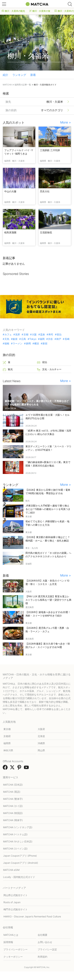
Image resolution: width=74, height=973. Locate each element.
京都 (26, 334)
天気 (6, 339)
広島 (23, 339)
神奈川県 (8, 750)
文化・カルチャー (51, 369)
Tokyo (32, 339)
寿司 (50, 334)
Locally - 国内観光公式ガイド (19, 876)
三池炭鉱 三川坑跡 (50, 150)
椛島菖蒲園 (10, 232)
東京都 (7, 729)
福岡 (42, 339)
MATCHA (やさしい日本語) (17, 841)
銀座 (15, 339)
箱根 (6, 343)
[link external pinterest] (20, 768)
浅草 (17, 334)
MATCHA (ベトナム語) (15, 834)
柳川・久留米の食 (41, 11)
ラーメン (17, 343)
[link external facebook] (6, 768)
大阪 (34, 334)
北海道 (41, 736)
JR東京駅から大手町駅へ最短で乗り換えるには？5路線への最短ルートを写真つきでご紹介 (47, 509)
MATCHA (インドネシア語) (17, 827)
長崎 (67, 339)
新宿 (45, 343)
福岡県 (7, 743)
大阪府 (41, 729)
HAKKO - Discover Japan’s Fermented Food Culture (32, 916)
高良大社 (45, 191)
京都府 (7, 736)
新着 (33, 75)
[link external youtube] (27, 768)
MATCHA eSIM (11, 869)
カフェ (8, 334)
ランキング (19, 75)
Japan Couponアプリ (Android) (20, 862)
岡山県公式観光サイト (15, 895)
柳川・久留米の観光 (15, 11)
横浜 (36, 343)
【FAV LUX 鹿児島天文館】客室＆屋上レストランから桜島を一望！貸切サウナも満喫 (48, 600)
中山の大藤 (10, 191)
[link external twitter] (13, 768)
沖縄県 (41, 743)
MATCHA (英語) (11, 791)
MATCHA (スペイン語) (15, 848)
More (64, 122)
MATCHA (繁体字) (13, 798)
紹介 (5, 75)
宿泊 (59, 334)
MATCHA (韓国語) (13, 813)
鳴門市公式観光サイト (15, 909)
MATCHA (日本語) (13, 784)
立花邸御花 (46, 232)
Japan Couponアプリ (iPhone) (20, 855)
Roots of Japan (11, 902)
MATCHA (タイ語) (13, 805)
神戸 (58, 339)
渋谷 (50, 339)
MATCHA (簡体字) (13, 820)
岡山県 (41, 750)
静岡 (28, 343)
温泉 (42, 334)
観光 (10, 369)
